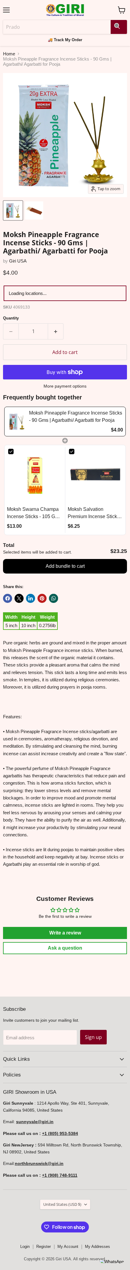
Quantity (11, 318)
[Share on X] (19, 598)
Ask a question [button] (65, 948)
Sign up (93, 1037)
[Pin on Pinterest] (42, 598)
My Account (67, 1246)
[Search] (119, 27)
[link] (17, 421)
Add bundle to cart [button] (65, 566)
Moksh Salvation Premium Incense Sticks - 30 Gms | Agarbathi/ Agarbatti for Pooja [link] (95, 513)
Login (25, 1246)
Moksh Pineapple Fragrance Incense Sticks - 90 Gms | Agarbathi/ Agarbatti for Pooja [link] (75, 416)
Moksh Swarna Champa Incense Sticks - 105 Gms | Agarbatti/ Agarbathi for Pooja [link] (34, 513)
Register (43, 1246)
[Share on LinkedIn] (30, 598)
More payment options (65, 386)
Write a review (65, 932)
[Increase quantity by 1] (55, 331)
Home (9, 53)
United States (62, 1204)
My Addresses (97, 1246)
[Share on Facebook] (7, 598)
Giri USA (18, 260)
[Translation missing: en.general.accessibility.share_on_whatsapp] (53, 598)
